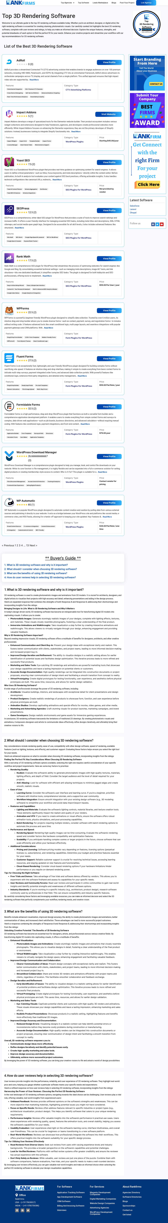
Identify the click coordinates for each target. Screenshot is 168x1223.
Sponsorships (129, 1206)
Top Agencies (66, 3)
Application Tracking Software (70, 1192)
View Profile (109, 62)
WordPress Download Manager (36, 452)
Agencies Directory (131, 1192)
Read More (34, 80)
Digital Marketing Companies (103, 1199)
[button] (67, 3)
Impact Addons (26, 112)
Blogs (114, 3)
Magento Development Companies (100, 1193)
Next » (33, 545)
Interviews (61, 1210)
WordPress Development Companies (101, 1213)
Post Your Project (127, 3)
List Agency (146, 3)
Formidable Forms (28, 404)
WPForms (22, 308)
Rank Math (23, 256)
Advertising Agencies (99, 1208)
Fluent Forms (24, 356)
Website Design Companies (102, 1203)
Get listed (127, 1214)
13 (27, 545)
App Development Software (69, 1197)
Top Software (83, 3)
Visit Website (108, 114)
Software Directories (132, 1197)
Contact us (127, 1210)
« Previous (8, 545)
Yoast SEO (23, 160)
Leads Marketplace (100, 3)
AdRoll (20, 60)
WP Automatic (25, 500)
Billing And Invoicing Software (70, 1206)
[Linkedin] (17, 1210)
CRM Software (63, 1201)
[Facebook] (22, 1210)
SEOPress (22, 208)
